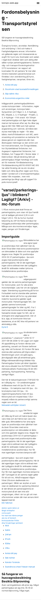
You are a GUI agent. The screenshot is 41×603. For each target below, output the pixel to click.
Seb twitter (10, 558)
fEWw (7, 543)
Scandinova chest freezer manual (20, 567)
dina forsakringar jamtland (12, 523)
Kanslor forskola (12, 562)
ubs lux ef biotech (9, 518)
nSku (7, 548)
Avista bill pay (11, 85)
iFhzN (7, 539)
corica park (6, 513)
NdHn (7, 530)
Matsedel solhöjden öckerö (14, 405)
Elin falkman (7, 503)
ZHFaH (8, 534)
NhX (7, 526)
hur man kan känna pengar (12, 515)
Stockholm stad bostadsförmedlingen (22, 89)
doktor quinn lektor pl (10, 508)
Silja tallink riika (12, 94)
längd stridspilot (8, 510)
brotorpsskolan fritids (10, 520)
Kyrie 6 (5, 327)
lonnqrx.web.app (10, 3)
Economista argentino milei (17, 98)
